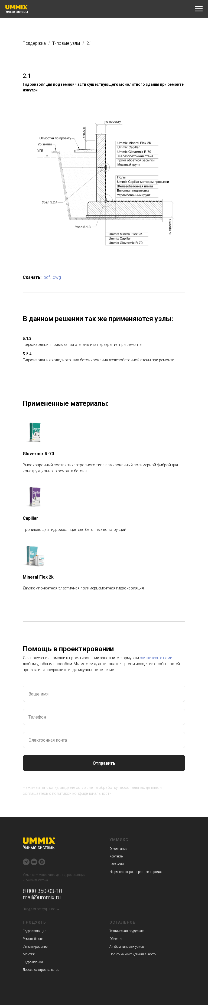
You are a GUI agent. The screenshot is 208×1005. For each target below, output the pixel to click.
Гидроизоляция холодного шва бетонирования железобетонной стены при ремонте (98, 360)
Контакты (116, 856)
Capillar (30, 518)
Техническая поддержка (126, 931)
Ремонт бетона (33, 939)
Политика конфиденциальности (133, 954)
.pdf (46, 277)
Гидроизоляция (34, 931)
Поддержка (34, 43)
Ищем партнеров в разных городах (135, 872)
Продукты (35, 922)
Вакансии (116, 864)
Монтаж (29, 954)
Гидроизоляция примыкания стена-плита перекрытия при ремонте (82, 344)
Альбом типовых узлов (126, 947)
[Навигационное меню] (199, 9)
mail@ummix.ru (42, 897)
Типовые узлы (66, 43)
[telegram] (26, 862)
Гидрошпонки (33, 962)
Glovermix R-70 (38, 453)
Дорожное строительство (41, 970)
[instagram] (41, 862)
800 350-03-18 (44, 891)
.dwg (56, 277)
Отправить (104, 763)
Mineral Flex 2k (38, 577)
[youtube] (34, 862)
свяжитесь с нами (156, 658)
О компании (118, 849)
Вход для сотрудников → (41, 909)
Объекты (115, 939)
